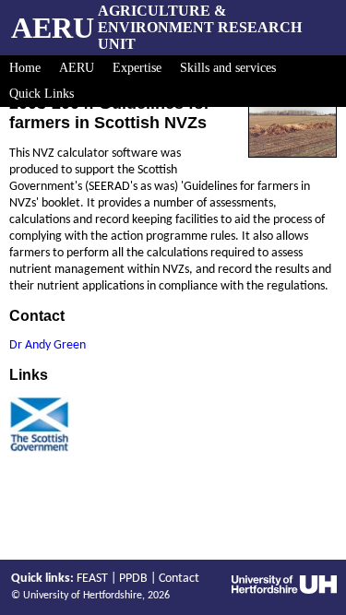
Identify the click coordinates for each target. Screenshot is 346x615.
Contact (179, 578)
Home (25, 68)
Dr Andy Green (47, 345)
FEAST (92, 578)
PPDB (133, 578)
